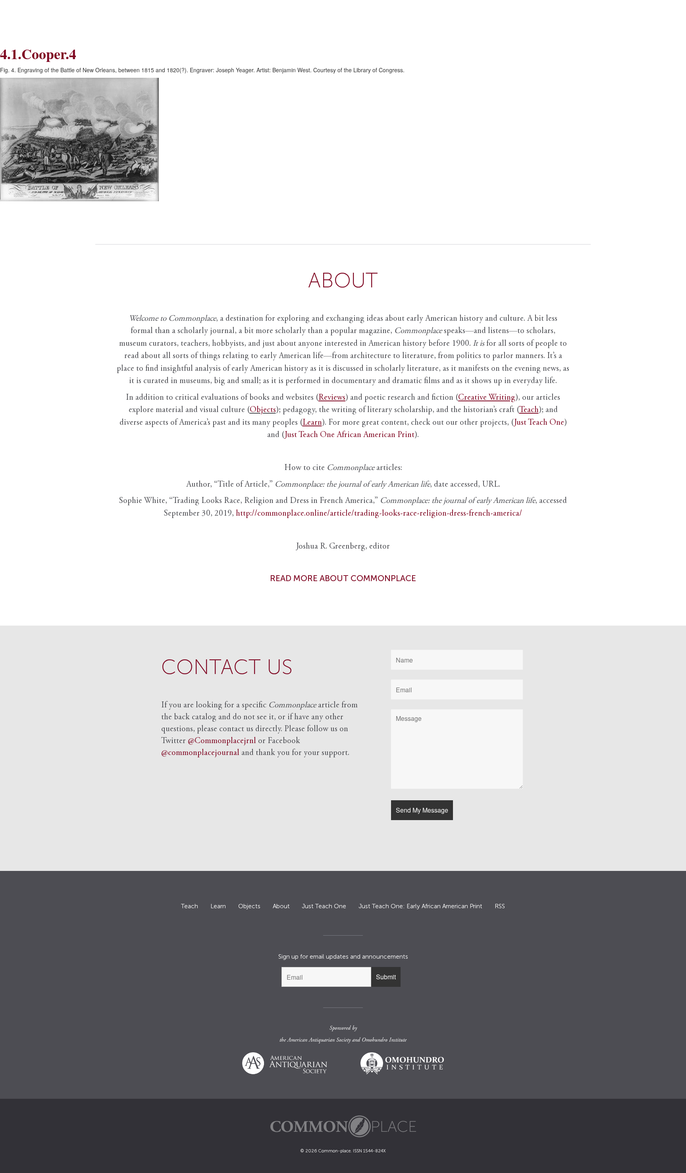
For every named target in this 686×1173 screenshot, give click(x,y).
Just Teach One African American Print (349, 435)
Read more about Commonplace (343, 578)
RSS (500, 906)
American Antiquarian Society (319, 1040)
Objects (263, 410)
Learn (218, 906)
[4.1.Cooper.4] (343, 139)
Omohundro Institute (384, 1040)
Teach (189, 906)
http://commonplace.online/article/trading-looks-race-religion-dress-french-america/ (379, 514)
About (281, 906)
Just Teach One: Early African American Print (420, 906)
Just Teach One (539, 423)
